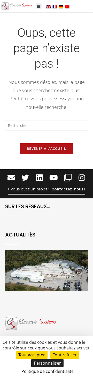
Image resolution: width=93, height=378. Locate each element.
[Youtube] (53, 177)
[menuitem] (48, 6)
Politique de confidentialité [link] (47, 371)
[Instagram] (82, 177)
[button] (39, 6)
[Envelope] (11, 177)
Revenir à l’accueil (46, 148)
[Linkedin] (39, 177)
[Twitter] (25, 177)
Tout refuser (65, 355)
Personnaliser (47, 363)
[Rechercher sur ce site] (46, 126)
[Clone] (67, 177)
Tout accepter (31, 355)
